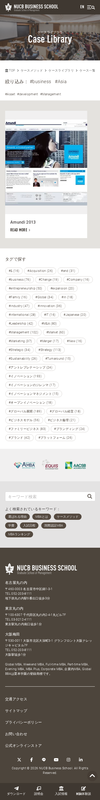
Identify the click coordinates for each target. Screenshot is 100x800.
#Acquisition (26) (40, 271)
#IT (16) (50, 315)
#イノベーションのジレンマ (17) (32, 385)
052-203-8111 (21, 593)
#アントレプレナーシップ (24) (30, 367)
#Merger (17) (49, 341)
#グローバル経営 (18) (65, 411)
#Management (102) (23, 332)
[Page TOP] (92, 776)
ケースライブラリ (61, 70)
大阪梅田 (12, 634)
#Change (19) (48, 279)
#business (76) (20, 279)
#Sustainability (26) (23, 358)
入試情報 (61, 794)
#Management (50, 94)
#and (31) (68, 271)
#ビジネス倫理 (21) (62, 420)
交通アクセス (16, 699)
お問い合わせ (16, 734)
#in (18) (67, 297)
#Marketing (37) (20, 341)
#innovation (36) (50, 306)
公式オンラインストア (23, 745)
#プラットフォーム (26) (55, 438)
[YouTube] (56, 760)
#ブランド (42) (19, 438)
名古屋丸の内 (16, 583)
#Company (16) (78, 279)
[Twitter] (19, 760)
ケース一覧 (87, 70)
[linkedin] (81, 760)
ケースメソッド (32, 70)
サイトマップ (16, 711)
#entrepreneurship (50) (25, 288)
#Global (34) (44, 297)
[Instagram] (68, 760)
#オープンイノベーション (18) (30, 402)
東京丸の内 (14, 608)
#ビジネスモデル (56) (24, 420)
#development (27, 94)
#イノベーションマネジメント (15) (34, 394)
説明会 (39, 794)
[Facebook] (31, 760)
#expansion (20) (62, 288)
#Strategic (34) (19, 350)
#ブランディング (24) (69, 429)
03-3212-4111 (21, 619)
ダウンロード (16, 794)
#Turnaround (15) (58, 358)
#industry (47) (19, 306)
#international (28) (22, 315)
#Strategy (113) (49, 350)
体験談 (83, 794)
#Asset (10, 94)
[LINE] (44, 760)
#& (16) (14, 271)
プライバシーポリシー (23, 722)
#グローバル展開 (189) (25, 411)
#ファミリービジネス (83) (27, 429)
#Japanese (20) (75, 315)
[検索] (89, 496)
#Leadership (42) (21, 323)
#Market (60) (55, 332)
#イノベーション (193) (25, 376)
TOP (11, 70)
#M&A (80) (49, 323)
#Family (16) (18, 297)
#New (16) (74, 341)
